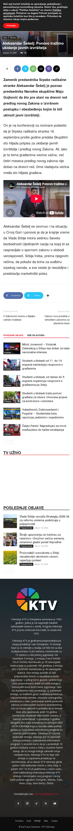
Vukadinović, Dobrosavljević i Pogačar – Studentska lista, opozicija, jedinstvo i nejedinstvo (43, 413)
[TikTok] (36, 803)
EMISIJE (37, 820)
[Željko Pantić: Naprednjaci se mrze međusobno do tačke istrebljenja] (11, 430)
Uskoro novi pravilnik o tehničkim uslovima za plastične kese (57, 320)
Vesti (5, 37)
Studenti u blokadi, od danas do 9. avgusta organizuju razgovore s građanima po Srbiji (43, 380)
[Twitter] (25, 68)
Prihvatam (11, 25)
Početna (19, 820)
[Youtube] (54, 803)
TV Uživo (12, 452)
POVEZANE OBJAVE (13, 335)
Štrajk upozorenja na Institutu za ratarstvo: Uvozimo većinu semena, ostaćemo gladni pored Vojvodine (42, 538)
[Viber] (48, 68)
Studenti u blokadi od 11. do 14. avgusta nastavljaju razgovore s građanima (42, 364)
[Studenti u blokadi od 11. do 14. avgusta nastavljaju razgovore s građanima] (11, 365)
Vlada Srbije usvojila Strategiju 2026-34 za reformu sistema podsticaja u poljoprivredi (44, 520)
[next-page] (11, 442)
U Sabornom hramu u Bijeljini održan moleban (19, 318)
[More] (47, 295)
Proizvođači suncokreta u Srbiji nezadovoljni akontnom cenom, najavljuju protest (39, 556)
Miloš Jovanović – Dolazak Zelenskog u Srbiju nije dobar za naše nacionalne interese (46, 348)
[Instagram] (27, 803)
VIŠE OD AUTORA (35, 335)
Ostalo (54, 820)
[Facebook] (17, 68)
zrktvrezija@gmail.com (46, 794)
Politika (13, 37)
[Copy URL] (56, 68)
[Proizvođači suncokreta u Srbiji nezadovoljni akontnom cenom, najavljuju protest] (10, 557)
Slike (46, 820)
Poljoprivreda (26, 528)
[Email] (41, 68)
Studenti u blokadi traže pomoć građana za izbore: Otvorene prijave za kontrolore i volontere (44, 397)
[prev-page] (5, 442)
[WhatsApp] (33, 68)
